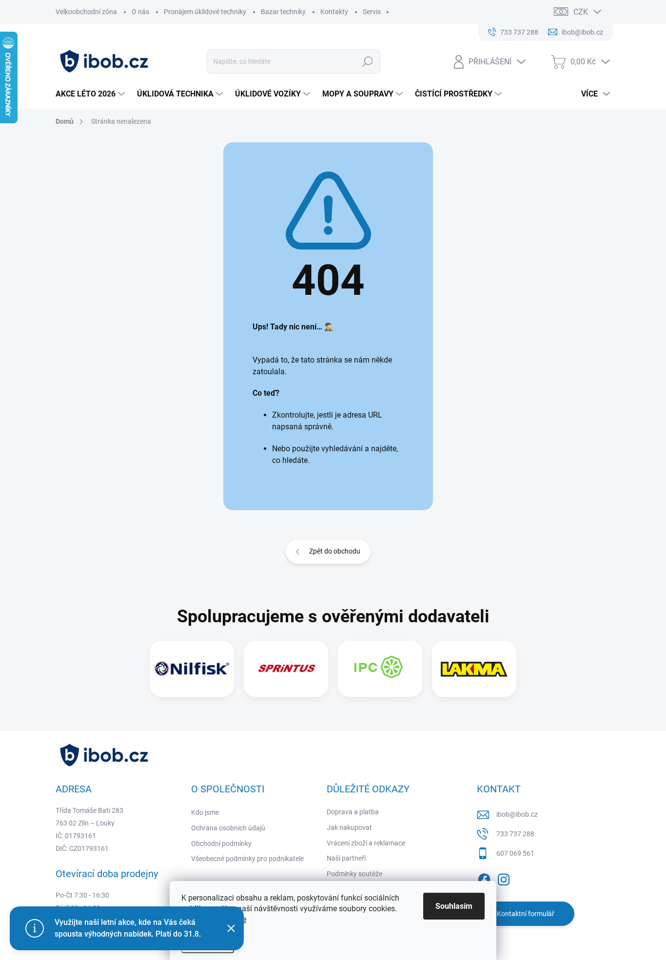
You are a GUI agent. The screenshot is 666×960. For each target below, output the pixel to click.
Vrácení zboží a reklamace (366, 843)
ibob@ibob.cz (517, 814)
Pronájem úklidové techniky (205, 12)
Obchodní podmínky (221, 843)
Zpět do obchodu (334, 551)
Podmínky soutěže (354, 874)
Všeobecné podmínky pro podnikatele (247, 859)
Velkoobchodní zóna (86, 12)
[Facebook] (484, 877)
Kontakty (334, 12)
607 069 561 (515, 853)
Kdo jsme (205, 812)
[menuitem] (91, 94)
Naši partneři (346, 858)
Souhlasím (453, 906)
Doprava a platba (353, 812)
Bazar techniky (283, 12)
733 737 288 (515, 834)
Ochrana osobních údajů (228, 828)
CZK (580, 12)
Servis (372, 12)
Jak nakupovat (349, 827)
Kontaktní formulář (525, 914)
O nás (140, 12)
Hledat (367, 61)
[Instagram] (503, 877)
